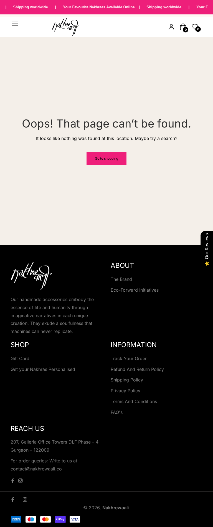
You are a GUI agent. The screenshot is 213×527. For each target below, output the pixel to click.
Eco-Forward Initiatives (135, 290)
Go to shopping (106, 158)
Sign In (171, 26)
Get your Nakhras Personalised (43, 369)
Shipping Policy (127, 380)
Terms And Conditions (134, 401)
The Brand (121, 279)
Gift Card (20, 358)
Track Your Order (129, 358)
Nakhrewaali (115, 507)
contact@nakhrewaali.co (36, 469)
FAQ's (117, 412)
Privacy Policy (125, 390)
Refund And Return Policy (137, 369)
